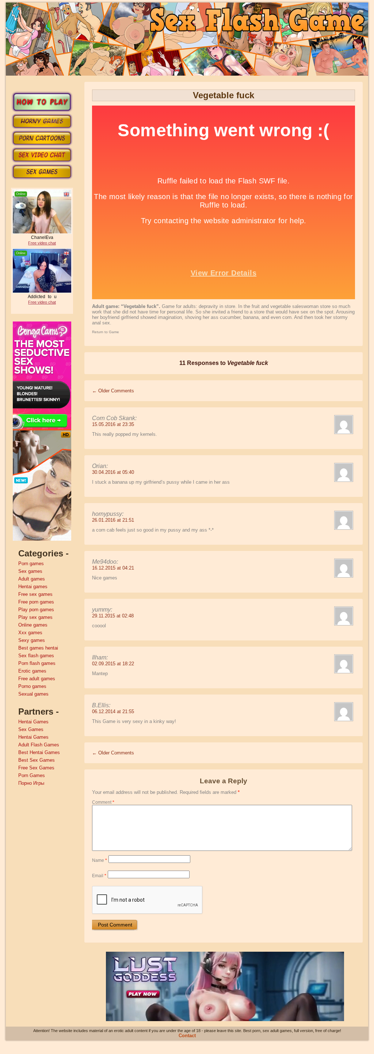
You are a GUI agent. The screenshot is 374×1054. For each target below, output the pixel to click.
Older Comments (113, 390)
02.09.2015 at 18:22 (113, 663)
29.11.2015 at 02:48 (113, 616)
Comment (103, 802)
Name (99, 860)
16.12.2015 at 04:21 (113, 568)
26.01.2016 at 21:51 (113, 520)
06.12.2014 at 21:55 (113, 711)
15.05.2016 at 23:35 (113, 424)
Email (99, 875)
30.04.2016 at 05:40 (113, 472)
